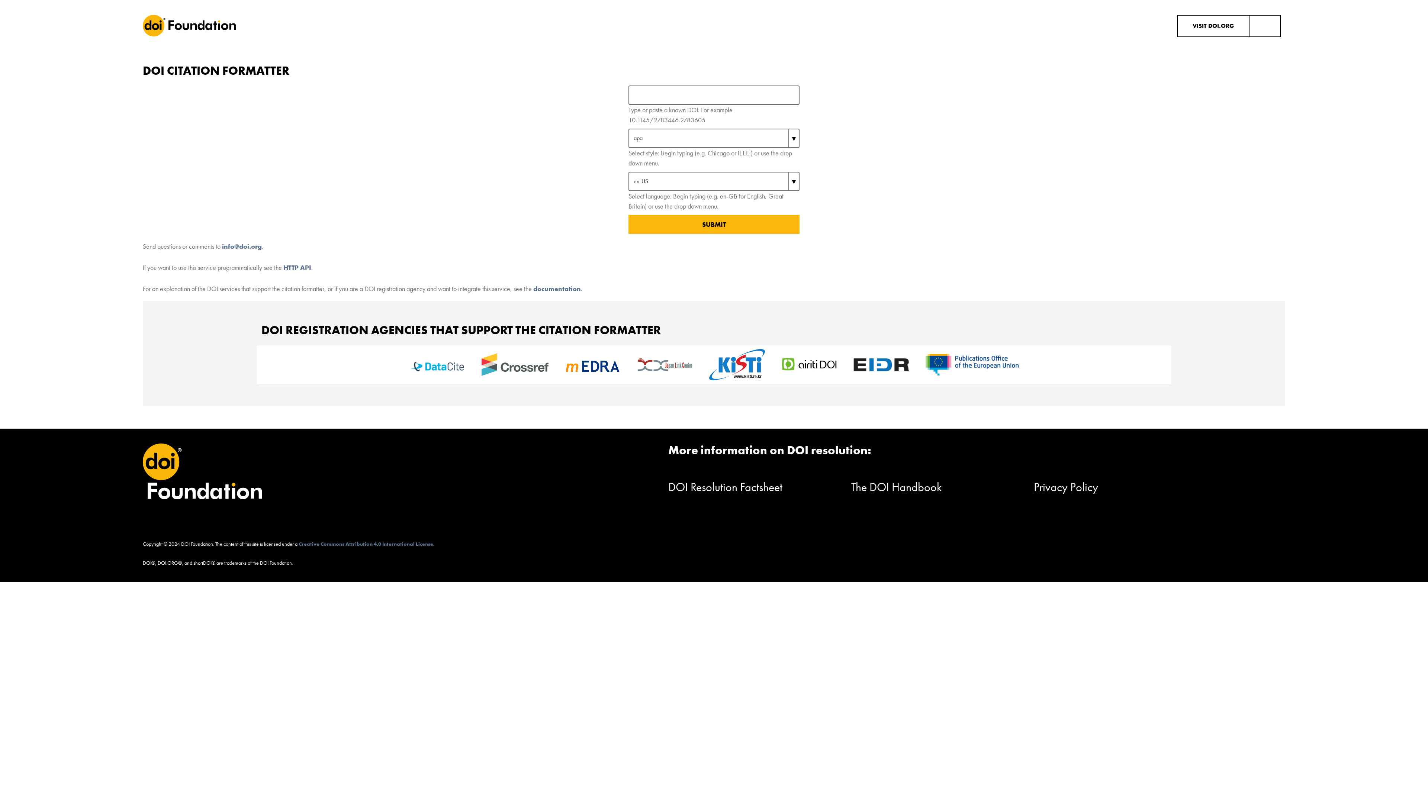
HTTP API (297, 267)
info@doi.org (242, 246)
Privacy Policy (1066, 487)
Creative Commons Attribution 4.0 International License (366, 544)
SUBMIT (714, 224)
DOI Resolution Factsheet (725, 487)
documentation (557, 288)
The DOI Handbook (896, 487)
